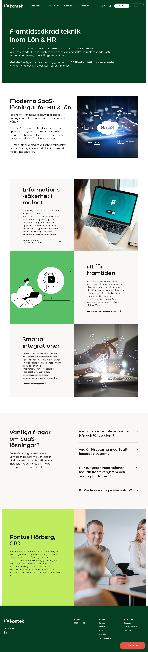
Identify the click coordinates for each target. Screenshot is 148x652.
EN (104, 6)
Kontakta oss (86, 6)
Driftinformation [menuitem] (130, 627)
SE (101, 6)
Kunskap (68, 6)
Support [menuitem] (127, 623)
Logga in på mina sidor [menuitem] (133, 630)
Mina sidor (137, 6)
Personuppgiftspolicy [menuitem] (107, 638)
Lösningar (35, 6)
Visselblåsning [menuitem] (104, 634)
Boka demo (122, 6)
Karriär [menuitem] (101, 630)
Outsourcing (53, 6)
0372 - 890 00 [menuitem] (79, 623)
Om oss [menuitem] (102, 623)
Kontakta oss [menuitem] (104, 627)
